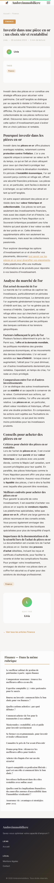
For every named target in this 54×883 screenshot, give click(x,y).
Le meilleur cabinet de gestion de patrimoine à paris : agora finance (22, 671)
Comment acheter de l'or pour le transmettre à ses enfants (22, 717)
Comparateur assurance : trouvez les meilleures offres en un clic (24, 680)
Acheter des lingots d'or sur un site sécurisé (23, 759)
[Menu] (48, 3)
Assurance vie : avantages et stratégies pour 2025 (24, 802)
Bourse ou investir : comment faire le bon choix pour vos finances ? (26, 699)
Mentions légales (10, 861)
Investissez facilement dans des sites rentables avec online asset (24, 781)
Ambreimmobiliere (26, 3)
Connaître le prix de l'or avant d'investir (25, 743)
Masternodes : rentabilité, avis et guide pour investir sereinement (25, 726)
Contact (6, 866)
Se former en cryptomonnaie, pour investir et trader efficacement (27, 735)
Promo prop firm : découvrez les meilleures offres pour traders (21, 750)
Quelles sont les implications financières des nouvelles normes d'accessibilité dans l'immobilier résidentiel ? (26, 791)
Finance (15, 13)
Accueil (6, 13)
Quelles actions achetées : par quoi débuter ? (23, 708)
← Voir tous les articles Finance (19, 632)
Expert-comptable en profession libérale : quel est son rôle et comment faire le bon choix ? (26, 770)
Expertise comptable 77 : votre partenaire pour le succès (26, 690)
